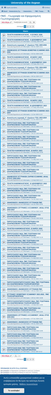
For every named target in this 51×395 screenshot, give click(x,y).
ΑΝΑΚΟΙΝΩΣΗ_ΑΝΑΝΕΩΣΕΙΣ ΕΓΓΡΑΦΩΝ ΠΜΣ (24, 203)
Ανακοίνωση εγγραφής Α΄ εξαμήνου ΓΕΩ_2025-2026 (27, 45)
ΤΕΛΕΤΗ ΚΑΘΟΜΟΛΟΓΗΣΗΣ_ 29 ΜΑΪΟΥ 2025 (24, 57)
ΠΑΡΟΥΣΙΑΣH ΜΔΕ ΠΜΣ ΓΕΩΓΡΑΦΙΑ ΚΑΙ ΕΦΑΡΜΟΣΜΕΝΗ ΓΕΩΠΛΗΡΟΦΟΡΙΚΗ (23, 349)
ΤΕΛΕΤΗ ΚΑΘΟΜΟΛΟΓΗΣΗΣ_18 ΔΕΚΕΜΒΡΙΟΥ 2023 (27, 106)
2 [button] (27, 26)
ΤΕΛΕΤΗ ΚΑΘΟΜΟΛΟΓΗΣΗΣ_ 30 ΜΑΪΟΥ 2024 (24, 100)
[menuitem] (10, 7)
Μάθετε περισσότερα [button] (28, 384)
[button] (33, 26)
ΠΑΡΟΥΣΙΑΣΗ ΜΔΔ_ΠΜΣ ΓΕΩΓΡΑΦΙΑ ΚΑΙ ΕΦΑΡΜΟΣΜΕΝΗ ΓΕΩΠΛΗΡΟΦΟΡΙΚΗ (23, 124)
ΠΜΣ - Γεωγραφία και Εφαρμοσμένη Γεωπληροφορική (21, 17)
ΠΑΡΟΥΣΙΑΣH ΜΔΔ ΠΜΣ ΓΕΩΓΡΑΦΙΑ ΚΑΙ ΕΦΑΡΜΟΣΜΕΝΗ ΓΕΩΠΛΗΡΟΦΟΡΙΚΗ (23, 328)
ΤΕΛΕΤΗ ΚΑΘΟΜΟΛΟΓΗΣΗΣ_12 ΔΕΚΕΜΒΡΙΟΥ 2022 (27, 184)
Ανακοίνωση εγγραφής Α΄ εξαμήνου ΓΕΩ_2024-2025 (27, 68)
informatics (26, 36)
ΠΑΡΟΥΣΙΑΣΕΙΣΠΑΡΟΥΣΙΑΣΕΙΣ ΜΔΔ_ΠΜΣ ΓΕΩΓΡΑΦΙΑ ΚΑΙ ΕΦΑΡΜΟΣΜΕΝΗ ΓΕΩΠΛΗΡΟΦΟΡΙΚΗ (28, 283)
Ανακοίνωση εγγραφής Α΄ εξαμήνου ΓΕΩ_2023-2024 (27, 118)
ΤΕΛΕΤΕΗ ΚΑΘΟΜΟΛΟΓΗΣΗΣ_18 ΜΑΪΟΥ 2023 (24, 151)
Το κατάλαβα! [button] (14, 391)
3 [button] (30, 26)
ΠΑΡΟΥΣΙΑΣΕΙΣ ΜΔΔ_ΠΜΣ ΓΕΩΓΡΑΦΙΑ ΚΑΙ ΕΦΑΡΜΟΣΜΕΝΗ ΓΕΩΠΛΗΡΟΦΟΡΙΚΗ (23, 80)
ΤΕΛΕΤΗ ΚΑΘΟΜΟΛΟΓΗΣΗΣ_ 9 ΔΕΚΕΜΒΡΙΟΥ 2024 (26, 62)
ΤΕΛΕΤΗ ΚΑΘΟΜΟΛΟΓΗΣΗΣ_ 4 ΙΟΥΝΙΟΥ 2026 (24, 35)
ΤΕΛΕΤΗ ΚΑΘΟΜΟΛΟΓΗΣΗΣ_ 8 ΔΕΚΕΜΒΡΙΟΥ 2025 (26, 40)
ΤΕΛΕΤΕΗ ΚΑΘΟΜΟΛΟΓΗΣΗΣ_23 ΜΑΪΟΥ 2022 (24, 229)
